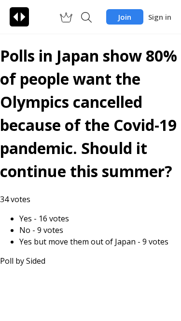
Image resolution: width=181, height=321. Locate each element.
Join (124, 17)
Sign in (159, 17)
